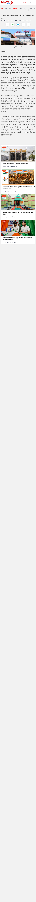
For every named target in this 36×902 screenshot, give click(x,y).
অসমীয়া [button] (25, 2)
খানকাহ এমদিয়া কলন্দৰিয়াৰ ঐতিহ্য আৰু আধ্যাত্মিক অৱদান (15, 163)
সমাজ (10, 8)
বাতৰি (6, 8)
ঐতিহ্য (20, 8)
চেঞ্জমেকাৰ (15, 8)
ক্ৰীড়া (31, 8)
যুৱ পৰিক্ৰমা (25, 9)
